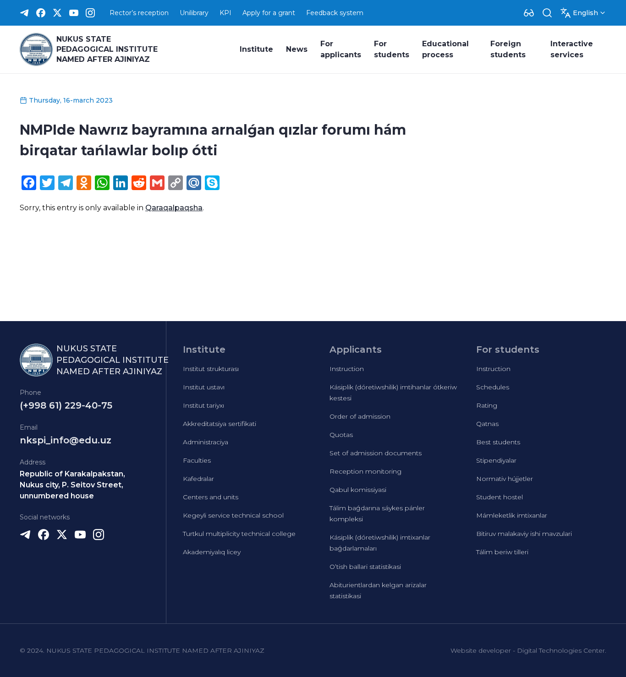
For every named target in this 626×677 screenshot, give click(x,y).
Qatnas (487, 424)
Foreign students (508, 49)
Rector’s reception (139, 13)
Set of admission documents (375, 453)
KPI (225, 13)
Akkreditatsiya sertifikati (219, 424)
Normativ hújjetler (504, 479)
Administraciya (205, 442)
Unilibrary (194, 13)
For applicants (340, 49)
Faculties (197, 460)
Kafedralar (198, 479)
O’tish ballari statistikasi (365, 566)
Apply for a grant (268, 13)
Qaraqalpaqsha (174, 207)
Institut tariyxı (203, 405)
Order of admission (359, 416)
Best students (498, 442)
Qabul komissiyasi (357, 490)
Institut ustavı (204, 387)
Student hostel (499, 497)
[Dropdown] (528, 12)
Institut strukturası (211, 369)
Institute (256, 49)
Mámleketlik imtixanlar (511, 515)
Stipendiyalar (496, 460)
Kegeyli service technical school (233, 515)
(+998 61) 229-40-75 (66, 405)
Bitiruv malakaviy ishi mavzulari (524, 534)
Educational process (445, 49)
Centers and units (210, 497)
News (297, 49)
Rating (486, 405)
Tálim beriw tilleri (502, 552)
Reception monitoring (365, 471)
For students (391, 49)
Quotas (341, 435)
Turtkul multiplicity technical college (239, 534)
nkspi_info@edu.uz (65, 440)
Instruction (346, 369)
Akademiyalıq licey (212, 552)
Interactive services (571, 49)
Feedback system (334, 13)
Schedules (492, 387)
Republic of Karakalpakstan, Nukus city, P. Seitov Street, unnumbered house (72, 485)
